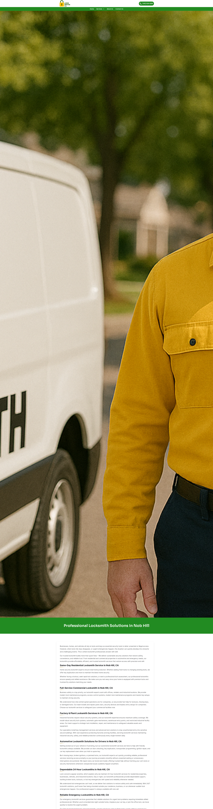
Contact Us (119, 9)
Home (92, 9)
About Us (110, 9)
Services (99, 9)
